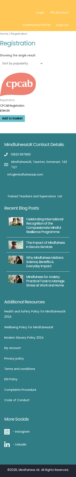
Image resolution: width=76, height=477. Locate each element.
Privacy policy (14, 359)
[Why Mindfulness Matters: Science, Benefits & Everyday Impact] (15, 260)
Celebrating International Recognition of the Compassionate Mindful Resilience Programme (44, 225)
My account (12, 348)
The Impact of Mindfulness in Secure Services (45, 244)
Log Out (62, 25)
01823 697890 (21, 155)
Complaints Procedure (20, 390)
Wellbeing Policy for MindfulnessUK (28, 327)
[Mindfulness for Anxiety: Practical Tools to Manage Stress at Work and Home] (15, 279)
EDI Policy (11, 379)
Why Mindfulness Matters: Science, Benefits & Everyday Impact (45, 261)
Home (4, 33)
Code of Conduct (17, 400)
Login (40, 12)
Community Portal (36, 25)
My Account (59, 12)
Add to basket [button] (12, 118)
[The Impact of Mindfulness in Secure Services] (15, 245)
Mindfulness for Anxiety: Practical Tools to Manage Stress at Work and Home (45, 281)
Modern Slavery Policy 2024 (24, 338)
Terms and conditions (19, 369)
